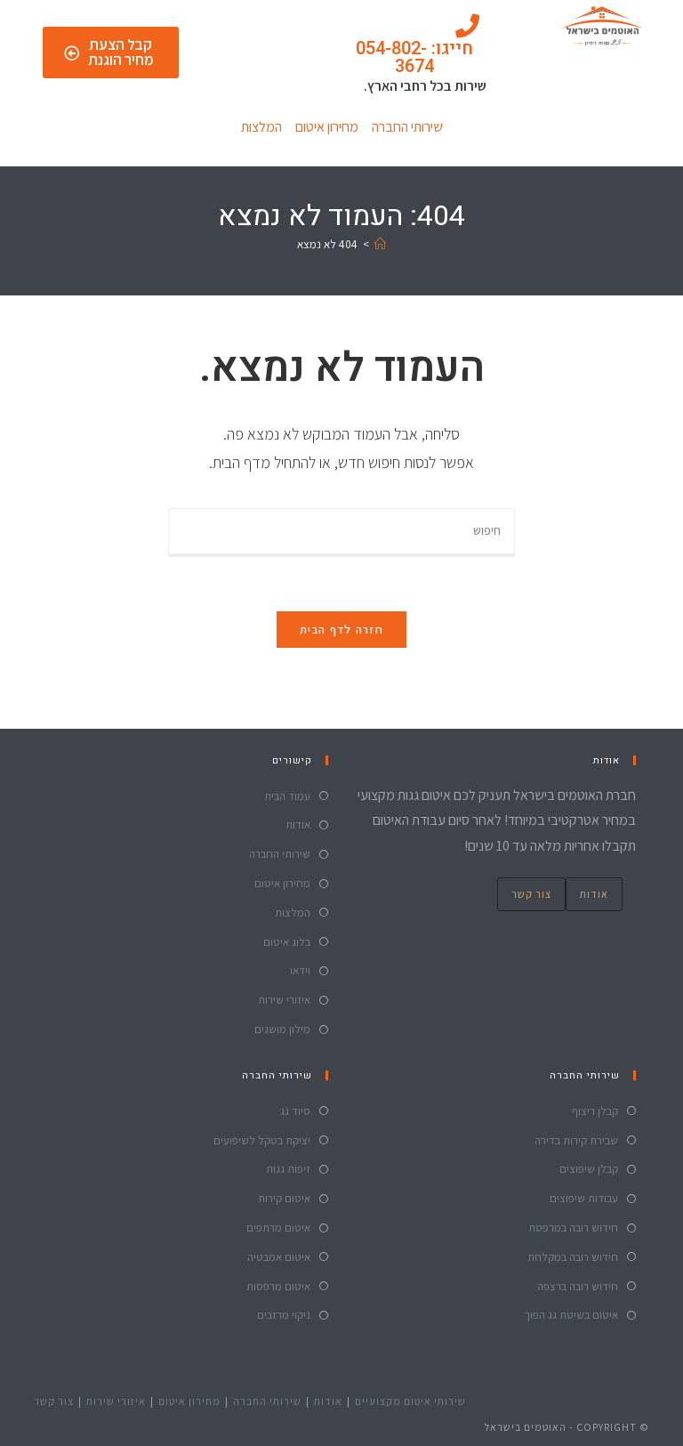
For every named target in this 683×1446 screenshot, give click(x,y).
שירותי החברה (407, 126)
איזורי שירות (284, 999)
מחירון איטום (326, 126)
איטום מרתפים (278, 1227)
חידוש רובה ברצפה (577, 1286)
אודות (594, 894)
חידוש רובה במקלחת (572, 1256)
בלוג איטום (286, 941)
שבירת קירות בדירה (576, 1140)
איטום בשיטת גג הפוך (571, 1314)
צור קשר (531, 894)
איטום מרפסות (278, 1286)
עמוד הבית (287, 796)
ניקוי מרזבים (283, 1314)
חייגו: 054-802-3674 (414, 57)
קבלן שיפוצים (588, 1168)
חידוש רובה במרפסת (573, 1227)
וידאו (300, 970)
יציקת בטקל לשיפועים (261, 1140)
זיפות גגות (288, 1168)
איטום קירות (284, 1198)
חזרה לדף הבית (341, 629)
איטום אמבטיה (278, 1256)
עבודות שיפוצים (584, 1198)
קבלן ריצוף (595, 1111)
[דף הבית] (380, 244)
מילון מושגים (282, 1029)
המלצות (261, 126)
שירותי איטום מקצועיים (410, 1401)
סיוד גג (295, 1111)
